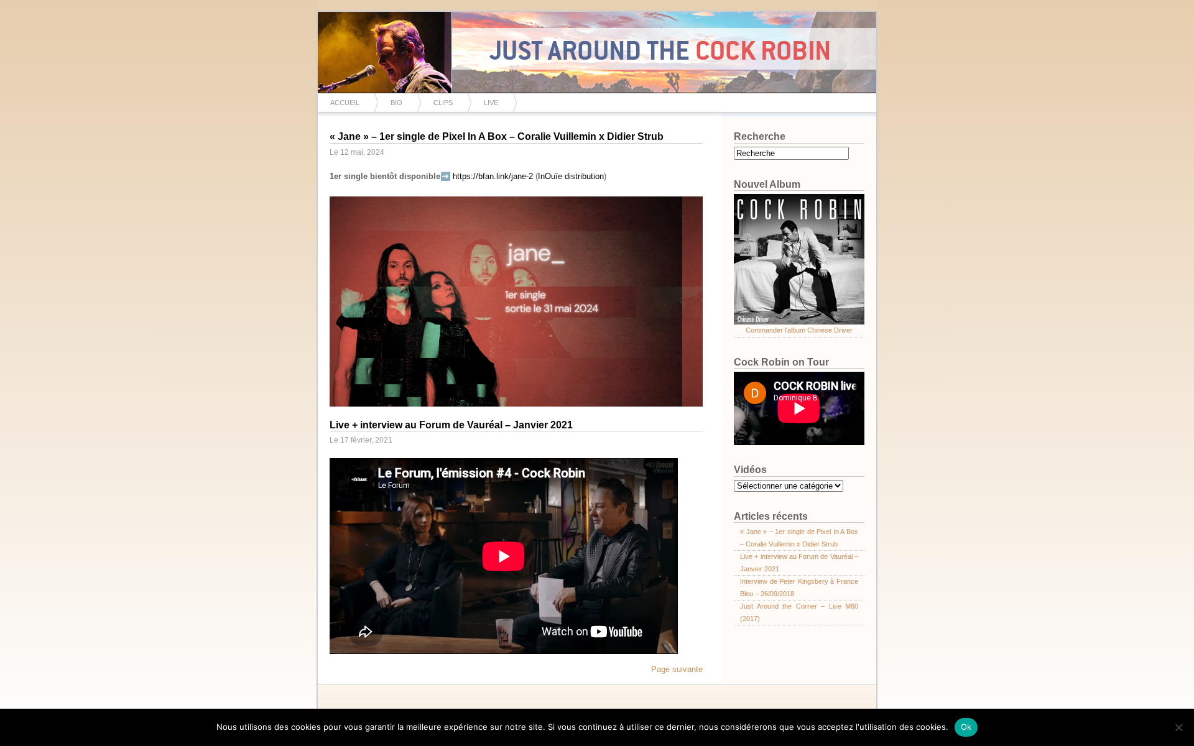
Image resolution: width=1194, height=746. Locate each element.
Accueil (344, 102)
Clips (443, 102)
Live (491, 102)
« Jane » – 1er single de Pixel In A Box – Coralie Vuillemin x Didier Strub (497, 136)
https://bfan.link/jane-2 (493, 176)
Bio (396, 102)
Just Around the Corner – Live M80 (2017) (799, 612)
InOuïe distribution (571, 176)
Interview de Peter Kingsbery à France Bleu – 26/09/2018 (799, 587)
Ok (966, 727)
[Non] (1178, 727)
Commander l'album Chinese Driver (799, 330)
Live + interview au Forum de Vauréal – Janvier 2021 (451, 425)
